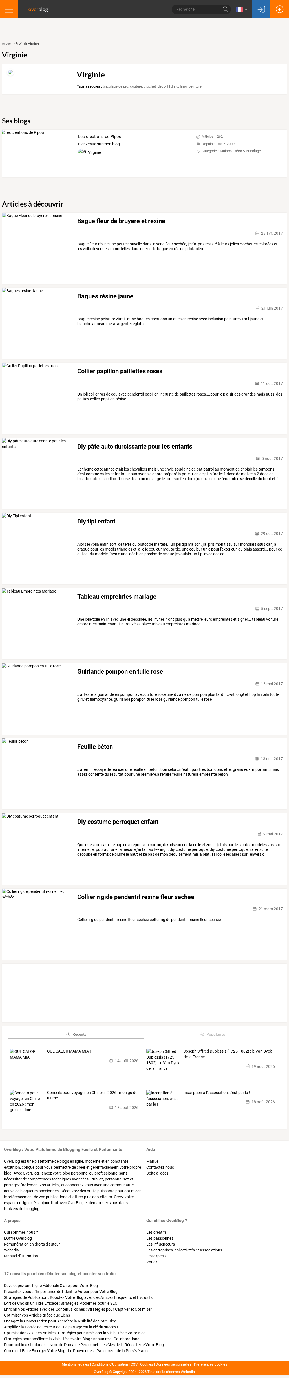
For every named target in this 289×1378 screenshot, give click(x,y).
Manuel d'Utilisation (21, 1256)
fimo (183, 86)
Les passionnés (159, 1238)
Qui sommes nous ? (21, 1232)
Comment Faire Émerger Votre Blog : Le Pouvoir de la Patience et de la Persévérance (76, 1350)
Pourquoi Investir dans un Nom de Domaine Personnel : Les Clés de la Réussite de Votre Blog (84, 1345)
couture (136, 86)
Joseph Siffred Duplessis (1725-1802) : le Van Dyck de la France (228, 1054)
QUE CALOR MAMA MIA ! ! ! (71, 1051)
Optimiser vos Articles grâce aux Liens (37, 1315)
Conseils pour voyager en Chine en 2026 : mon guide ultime (92, 1095)
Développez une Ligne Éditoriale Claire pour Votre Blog (51, 1285)
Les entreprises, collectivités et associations (184, 1250)
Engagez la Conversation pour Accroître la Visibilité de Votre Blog (60, 1321)
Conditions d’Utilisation (110, 1364)
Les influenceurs (160, 1244)
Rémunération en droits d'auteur (32, 1244)
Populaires (215, 1034)
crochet (150, 86)
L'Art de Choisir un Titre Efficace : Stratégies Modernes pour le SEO (61, 1303)
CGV (134, 1364)
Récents (79, 1034)
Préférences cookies (210, 1364)
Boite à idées (157, 1173)
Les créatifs (156, 1232)
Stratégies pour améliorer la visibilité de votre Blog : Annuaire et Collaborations (71, 1339)
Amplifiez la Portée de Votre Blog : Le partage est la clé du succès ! (61, 1327)
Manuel (152, 1161)
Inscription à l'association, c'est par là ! (217, 1092)
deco (162, 86)
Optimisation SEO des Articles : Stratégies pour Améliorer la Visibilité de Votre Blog (75, 1333)
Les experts (156, 1256)
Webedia (11, 1250)
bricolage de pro (115, 86)
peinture (195, 86)
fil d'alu (172, 86)
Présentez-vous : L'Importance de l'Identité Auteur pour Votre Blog (61, 1291)
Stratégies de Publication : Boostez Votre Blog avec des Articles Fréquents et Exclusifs (78, 1297)
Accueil (7, 43)
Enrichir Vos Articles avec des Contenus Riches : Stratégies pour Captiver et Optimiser (78, 1309)
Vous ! (151, 1262)
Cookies (146, 1364)
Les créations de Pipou (99, 136)
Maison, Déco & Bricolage (240, 151)
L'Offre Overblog (18, 1238)
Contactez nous (160, 1167)
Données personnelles (173, 1364)
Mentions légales (75, 1364)
